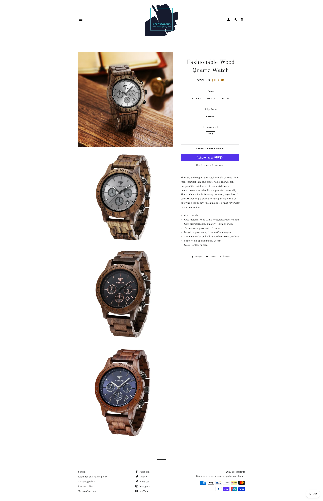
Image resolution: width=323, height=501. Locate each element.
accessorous (238, 471)
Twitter (143, 476)
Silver (196, 98)
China (210, 116)
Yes (210, 134)
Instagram (144, 486)
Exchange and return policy (92, 476)
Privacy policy (85, 486)
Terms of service (87, 491)
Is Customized (210, 127)
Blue (225, 98)
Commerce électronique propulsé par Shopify (220, 475)
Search (81, 471)
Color (211, 91)
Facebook (144, 471)
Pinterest (144, 481)
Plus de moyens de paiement (209, 165)
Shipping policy (86, 481)
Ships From (211, 109)
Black (211, 98)
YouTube (143, 491)
